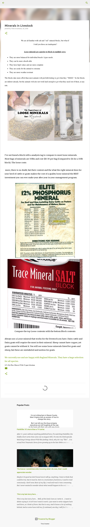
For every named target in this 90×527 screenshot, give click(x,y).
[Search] (9, 3)
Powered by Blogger (46, 519)
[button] (6, 33)
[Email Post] (6, 369)
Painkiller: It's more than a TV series (30, 429)
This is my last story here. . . (27, 494)
